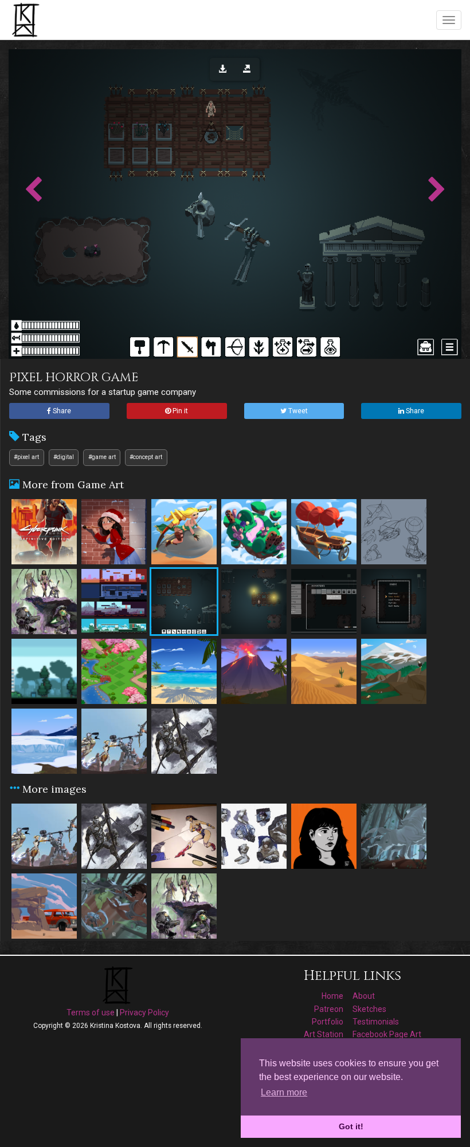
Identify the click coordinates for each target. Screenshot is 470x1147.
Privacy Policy (144, 1012)
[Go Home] (27, 19)
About (363, 995)
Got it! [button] (351, 1126)
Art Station (323, 1034)
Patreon (328, 1009)
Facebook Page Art (386, 1034)
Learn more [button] (284, 1092)
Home (332, 995)
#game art (102, 457)
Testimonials (375, 1021)
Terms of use (90, 1012)
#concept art (146, 457)
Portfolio (327, 1021)
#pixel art (26, 457)
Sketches (369, 1009)
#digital (63, 457)
